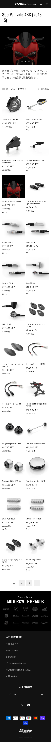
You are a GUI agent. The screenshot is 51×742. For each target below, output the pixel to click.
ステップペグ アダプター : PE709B (12, 560)
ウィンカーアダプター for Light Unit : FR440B (36, 202)
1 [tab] (22, 61)
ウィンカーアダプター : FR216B (35, 325)
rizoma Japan (28, 737)
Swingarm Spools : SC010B (11, 444)
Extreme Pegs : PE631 (33, 519)
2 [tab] (25, 61)
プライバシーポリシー (16, 663)
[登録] (42, 694)
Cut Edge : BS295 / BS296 (35, 160)
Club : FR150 (30, 283)
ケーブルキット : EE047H (35, 364)
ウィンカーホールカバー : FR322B (12, 365)
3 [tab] (29, 61)
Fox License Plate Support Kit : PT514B (36, 405)
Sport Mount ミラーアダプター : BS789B (13, 161)
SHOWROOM (11, 657)
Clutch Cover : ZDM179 (10, 119)
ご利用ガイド (12, 644)
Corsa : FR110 (30, 242)
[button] (3, 4)
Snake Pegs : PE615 (9, 519)
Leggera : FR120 (7, 283)
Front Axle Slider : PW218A (11, 481)
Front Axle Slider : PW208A (35, 444)
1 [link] (14, 583)
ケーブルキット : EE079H (11, 404)
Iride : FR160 (6, 324)
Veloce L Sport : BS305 (34, 119)
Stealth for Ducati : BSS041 (12, 201)
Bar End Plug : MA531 (33, 559)
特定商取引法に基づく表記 (18, 670)
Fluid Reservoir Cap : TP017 (35, 481)
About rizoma (12, 650)
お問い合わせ (12, 676)
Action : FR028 (7, 242)
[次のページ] (37, 583)
